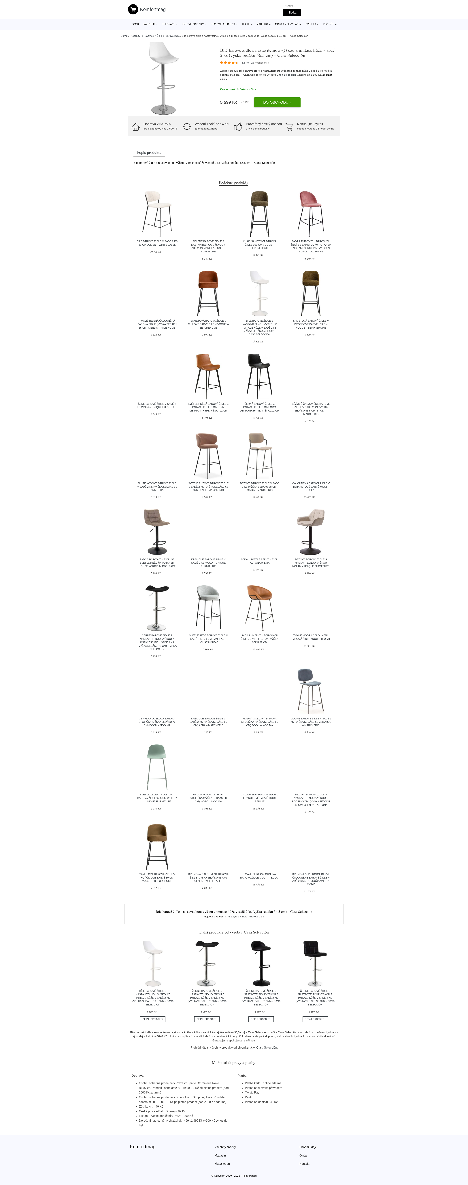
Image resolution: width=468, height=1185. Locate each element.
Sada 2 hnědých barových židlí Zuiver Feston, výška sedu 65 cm (259, 639)
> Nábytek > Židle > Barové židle (161, 35)
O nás (303, 1155)
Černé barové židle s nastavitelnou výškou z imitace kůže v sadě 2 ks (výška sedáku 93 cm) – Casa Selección (315, 997)
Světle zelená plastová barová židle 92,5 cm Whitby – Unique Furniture (157, 798)
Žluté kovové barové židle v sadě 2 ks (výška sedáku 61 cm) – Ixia (157, 486)
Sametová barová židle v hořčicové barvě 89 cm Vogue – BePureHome (157, 877)
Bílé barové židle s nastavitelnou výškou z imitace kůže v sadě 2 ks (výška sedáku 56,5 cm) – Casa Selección (259, 327)
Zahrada (262, 24)
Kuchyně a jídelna (223, 24)
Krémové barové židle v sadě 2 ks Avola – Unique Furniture (208, 563)
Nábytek (149, 24)
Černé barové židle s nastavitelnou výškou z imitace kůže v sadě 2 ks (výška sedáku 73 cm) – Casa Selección (157, 642)
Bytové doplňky (193, 24)
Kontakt (304, 1163)
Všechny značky (225, 1147)
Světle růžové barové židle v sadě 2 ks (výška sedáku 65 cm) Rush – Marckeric (208, 486)
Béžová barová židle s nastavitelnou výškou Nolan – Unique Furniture (310, 563)
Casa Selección (286, 74)
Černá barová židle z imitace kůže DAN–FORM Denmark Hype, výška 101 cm (259, 407)
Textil (246, 24)
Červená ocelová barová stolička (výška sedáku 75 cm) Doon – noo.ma (157, 722)
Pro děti (328, 24)
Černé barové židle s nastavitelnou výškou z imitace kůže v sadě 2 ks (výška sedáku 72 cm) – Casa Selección (260, 997)
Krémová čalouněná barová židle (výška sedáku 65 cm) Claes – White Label (208, 877)
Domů (135, 24)
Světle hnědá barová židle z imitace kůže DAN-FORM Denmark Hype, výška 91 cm (208, 407)
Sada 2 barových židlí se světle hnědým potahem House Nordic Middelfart (157, 563)
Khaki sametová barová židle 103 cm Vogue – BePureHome (259, 244)
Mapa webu (222, 1163)
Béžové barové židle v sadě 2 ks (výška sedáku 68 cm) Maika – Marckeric (259, 486)
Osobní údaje (308, 1147)
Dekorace (168, 24)
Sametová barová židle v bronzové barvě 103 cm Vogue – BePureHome (311, 324)
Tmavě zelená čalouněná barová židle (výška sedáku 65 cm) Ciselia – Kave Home (157, 324)
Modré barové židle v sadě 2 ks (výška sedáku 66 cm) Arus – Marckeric (310, 722)
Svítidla (310, 24)
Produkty (135, 35)
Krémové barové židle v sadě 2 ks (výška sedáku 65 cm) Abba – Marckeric (208, 722)
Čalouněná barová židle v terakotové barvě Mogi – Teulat (311, 486)
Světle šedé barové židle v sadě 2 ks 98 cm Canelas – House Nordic (208, 639)
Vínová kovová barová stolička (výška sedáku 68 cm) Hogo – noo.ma (208, 798)
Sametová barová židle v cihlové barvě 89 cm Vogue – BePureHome (208, 324)
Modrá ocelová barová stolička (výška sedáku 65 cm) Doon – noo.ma (259, 722)
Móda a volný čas (287, 24)
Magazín (220, 1155)
